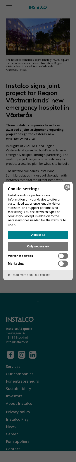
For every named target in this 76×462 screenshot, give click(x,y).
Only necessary (38, 246)
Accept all (38, 234)
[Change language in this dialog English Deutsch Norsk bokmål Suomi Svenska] (67, 188)
